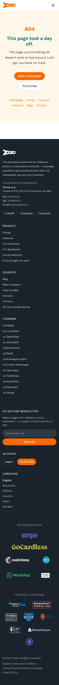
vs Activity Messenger (16, 364)
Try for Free (29, 86)
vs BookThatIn (11, 348)
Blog (30, 105)
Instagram (27, 213)
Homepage (16, 100)
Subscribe (29, 441)
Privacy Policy (10, 672)
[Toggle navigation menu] (53, 5)
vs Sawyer (9, 392)
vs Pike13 (8, 353)
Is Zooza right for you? (16, 260)
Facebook (44, 213)
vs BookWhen (11, 381)
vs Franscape (11, 370)
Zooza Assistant (12, 255)
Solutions (18, 105)
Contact (42, 105)
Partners (8, 296)
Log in (8, 461)
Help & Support (12, 284)
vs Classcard (10, 387)
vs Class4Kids (11, 336)
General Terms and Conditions (20, 663)
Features (44, 100)
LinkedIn (10, 213)
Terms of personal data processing (22, 668)
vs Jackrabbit (11, 342)
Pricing (31, 100)
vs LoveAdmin (11, 331)
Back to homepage (29, 76)
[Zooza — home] (9, 5)
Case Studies (10, 290)
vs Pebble (8, 325)
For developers (12, 249)
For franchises (11, 243)
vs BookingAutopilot (15, 359)
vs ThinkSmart (11, 376)
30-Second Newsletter (16, 307)
